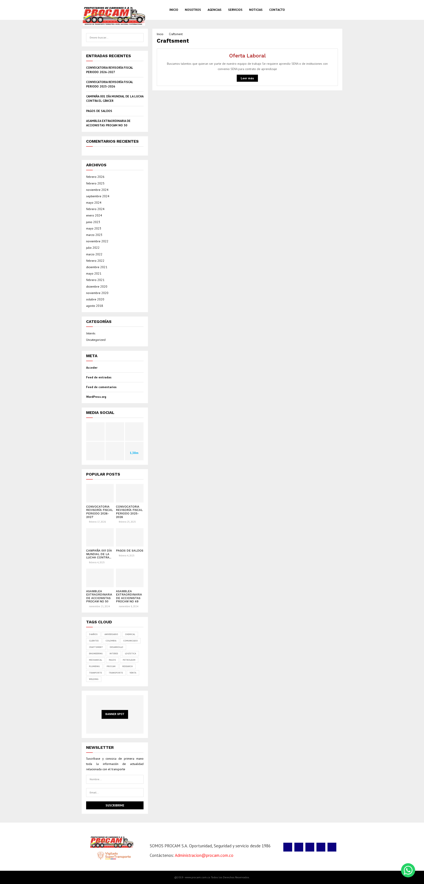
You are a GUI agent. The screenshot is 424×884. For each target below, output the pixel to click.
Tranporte (95, 672)
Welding (93, 679)
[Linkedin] (329, 10)
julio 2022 (93, 248)
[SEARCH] (139, 37)
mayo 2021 (93, 273)
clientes (94, 640)
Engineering (96, 653)
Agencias (214, 10)
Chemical (130, 634)
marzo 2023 (94, 235)
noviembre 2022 (97, 241)
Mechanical (95, 659)
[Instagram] (324, 10)
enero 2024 (94, 215)
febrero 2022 (95, 261)
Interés (90, 333)
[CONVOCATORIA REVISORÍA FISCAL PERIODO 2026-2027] (100, 493)
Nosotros (193, 10)
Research (127, 666)
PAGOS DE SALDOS (99, 111)
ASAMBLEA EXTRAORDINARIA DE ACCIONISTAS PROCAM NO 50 (108, 123)
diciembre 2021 (96, 267)
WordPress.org (96, 397)
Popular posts (103, 474)
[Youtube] (334, 10)
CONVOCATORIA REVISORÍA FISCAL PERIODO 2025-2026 (109, 84)
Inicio (173, 10)
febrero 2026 (95, 177)
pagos (112, 659)
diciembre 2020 (96, 286)
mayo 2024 (93, 203)
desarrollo (116, 647)
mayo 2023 (93, 228)
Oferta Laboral (247, 56)
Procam (111, 666)
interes (114, 653)
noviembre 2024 (97, 190)
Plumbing (94, 666)
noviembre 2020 (97, 293)
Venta (133, 672)
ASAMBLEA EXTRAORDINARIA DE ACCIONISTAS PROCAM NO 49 (129, 596)
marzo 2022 (94, 254)
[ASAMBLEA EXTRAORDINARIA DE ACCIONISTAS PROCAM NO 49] (130, 578)
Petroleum (129, 659)
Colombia (111, 640)
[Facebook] (315, 10)
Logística (130, 653)
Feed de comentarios (101, 387)
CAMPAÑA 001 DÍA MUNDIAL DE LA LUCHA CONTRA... (99, 554)
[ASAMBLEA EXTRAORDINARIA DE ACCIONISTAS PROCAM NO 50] (100, 578)
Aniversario (111, 634)
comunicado (130, 640)
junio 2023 (93, 222)
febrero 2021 (95, 280)
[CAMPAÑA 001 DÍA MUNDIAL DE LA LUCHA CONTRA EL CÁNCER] (100, 537)
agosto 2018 (94, 306)
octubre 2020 (95, 299)
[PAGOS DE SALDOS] (130, 537)
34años (93, 634)
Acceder (91, 368)
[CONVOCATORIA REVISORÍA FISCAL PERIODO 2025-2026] (130, 493)
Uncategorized (96, 340)
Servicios (235, 10)
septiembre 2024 (97, 196)
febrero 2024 (95, 209)
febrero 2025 (95, 183)
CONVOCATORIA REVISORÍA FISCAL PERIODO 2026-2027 (109, 70)
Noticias (256, 10)
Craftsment (96, 647)
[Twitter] (320, 10)
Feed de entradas (99, 377)
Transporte (116, 672)
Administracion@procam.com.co (204, 855)
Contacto (277, 10)
